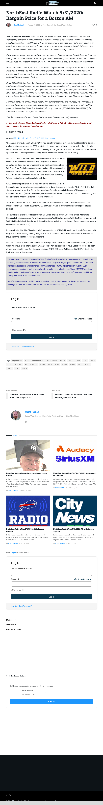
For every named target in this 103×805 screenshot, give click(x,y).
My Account (11, 620)
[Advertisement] (51, 378)
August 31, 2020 (34, 25)
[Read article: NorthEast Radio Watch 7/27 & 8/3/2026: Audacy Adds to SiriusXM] (75, 455)
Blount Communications (34, 361)
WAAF (42, 364)
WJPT (57, 364)
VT (23, 138)
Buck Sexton (52, 361)
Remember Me (19, 330)
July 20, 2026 (24, 543)
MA (27, 138)
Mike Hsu (18, 364)
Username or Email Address (23, 307)
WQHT (87, 364)
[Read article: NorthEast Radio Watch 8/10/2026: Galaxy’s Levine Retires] (28, 455)
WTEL (10, 368)
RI (31, 138)
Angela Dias (17, 361)
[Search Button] (95, 3)
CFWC (70, 361)
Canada (52, 138)
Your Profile (11, 624)
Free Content (48, 25)
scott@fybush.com (75, 272)
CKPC (10, 364)
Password (15, 318)
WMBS (64, 364)
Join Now (15, 346)
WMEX (72, 364)
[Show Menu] (7, 3)
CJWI (85, 361)
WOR (80, 364)
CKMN (92, 361)
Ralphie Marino (31, 364)
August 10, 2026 (25, 490)
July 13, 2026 (71, 543)
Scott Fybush (19, 25)
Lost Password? (28, 346)
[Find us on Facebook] (6, 795)
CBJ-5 (62, 361)
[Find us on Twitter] (10, 795)
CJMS (78, 361)
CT (34, 138)
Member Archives (13, 629)
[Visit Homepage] (51, 3)
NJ (42, 138)
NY (38, 138)
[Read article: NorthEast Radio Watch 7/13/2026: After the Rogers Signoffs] (75, 511)
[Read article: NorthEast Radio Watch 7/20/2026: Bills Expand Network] (28, 511)
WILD (50, 364)
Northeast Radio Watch (63, 25)
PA (46, 138)
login (14, 552)
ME (14, 138)
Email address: (28, 690)
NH (19, 138)
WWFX (24, 368)
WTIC (17, 368)
